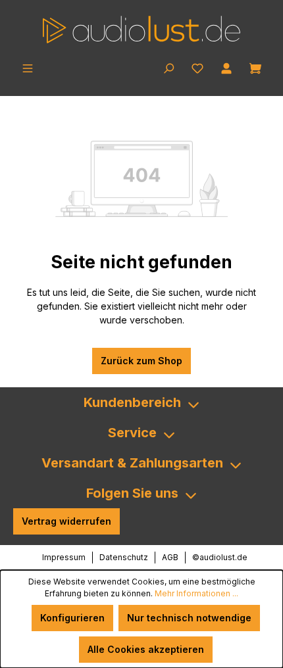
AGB (170, 557)
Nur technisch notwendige (189, 617)
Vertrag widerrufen (66, 521)
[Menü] (27, 67)
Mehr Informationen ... (196, 593)
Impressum (64, 557)
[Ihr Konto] (226, 67)
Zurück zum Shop (141, 360)
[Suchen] (168, 67)
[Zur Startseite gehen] (141, 29)
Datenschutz (123, 557)
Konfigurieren (72, 617)
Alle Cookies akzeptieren (146, 649)
